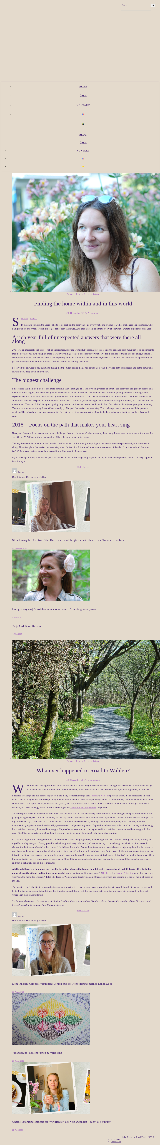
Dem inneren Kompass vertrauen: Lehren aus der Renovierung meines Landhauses (62, 983)
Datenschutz (116, 1141)
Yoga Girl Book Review (26, 625)
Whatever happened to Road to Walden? (83, 770)
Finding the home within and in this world (83, 303)
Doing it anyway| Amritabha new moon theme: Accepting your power (54, 609)
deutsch (33, 318)
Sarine (21, 472)
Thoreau (94, 795)
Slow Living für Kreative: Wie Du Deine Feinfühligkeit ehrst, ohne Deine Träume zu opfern (68, 540)
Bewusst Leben (74, 294)
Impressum (115, 1139)
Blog (83, 86)
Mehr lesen (83, 467)
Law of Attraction (124, 873)
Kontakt (83, 105)
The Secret (107, 873)
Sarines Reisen (92, 294)
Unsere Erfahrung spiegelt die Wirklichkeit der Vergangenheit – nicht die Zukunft (61, 1121)
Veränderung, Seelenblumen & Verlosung (37, 1052)
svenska (24, 318)
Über (83, 95)
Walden (104, 795)
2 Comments (94, 313)
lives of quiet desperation (83, 807)
